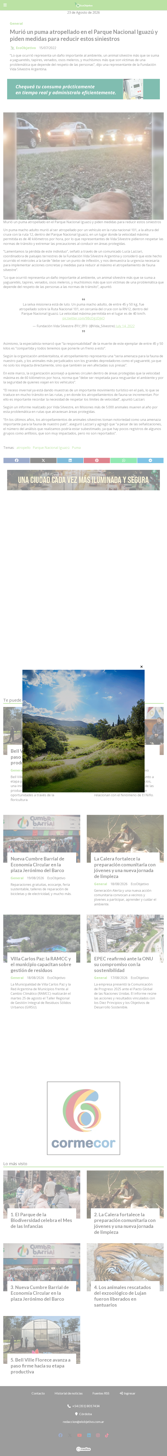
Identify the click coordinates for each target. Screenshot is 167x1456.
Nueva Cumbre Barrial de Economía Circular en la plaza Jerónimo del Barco (37, 864)
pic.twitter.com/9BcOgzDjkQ (83, 318)
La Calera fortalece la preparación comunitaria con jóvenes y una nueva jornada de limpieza (125, 867)
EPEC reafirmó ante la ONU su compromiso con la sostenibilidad (123, 964)
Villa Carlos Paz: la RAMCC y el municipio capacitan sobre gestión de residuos (41, 964)
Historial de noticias (69, 1393)
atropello (23, 447)
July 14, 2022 (125, 326)
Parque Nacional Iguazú (51, 447)
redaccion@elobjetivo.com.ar (83, 1422)
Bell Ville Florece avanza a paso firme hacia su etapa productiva (38, 757)
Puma (76, 447)
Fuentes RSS (100, 1393)
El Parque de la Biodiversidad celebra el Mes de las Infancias (41, 1220)
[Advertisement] (83, 532)
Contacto (38, 1393)
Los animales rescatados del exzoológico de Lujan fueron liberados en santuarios (122, 1296)
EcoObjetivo (26, 48)
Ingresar (129, 1393)
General (16, 23)
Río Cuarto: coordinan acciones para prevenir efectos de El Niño (118, 757)
